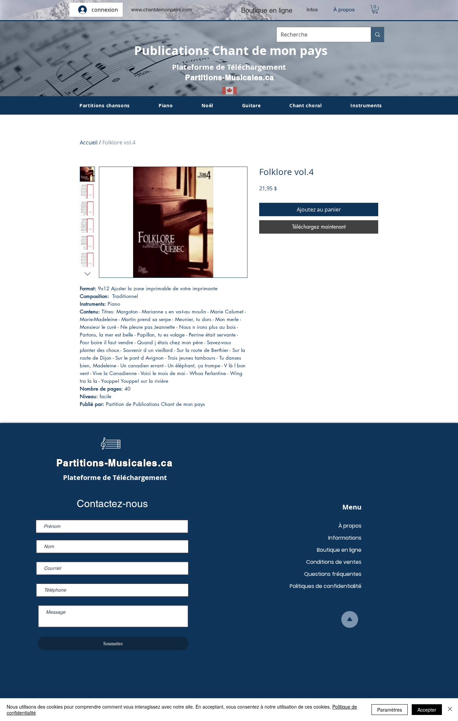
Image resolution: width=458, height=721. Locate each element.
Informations (344, 538)
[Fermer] (450, 710)
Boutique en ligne (339, 550)
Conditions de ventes (333, 562)
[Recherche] (377, 34)
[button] (375, 9)
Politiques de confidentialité (325, 586)
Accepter (426, 709)
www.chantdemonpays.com (161, 9)
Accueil (89, 142)
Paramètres (389, 709)
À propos (349, 526)
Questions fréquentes (332, 574)
